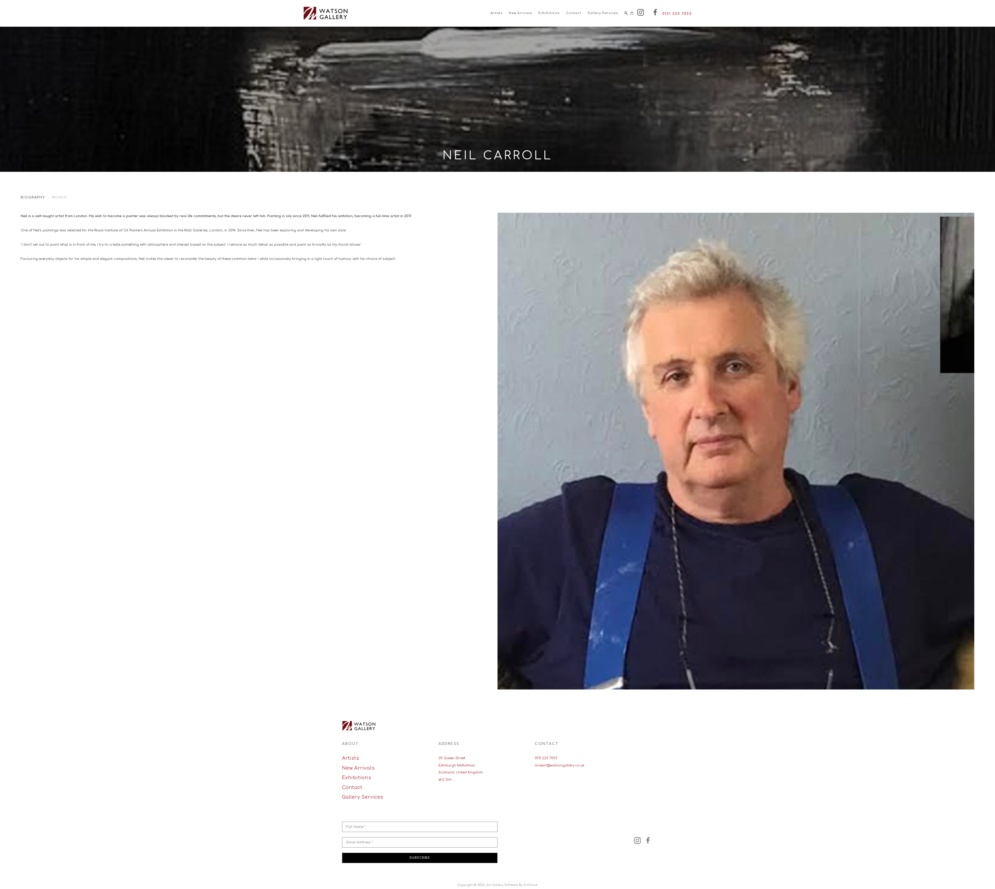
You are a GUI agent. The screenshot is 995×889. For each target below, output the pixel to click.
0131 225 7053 (546, 758)
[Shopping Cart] (631, 13)
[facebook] (655, 12)
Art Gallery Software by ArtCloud (512, 885)
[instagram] (640, 12)
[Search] (626, 13)
